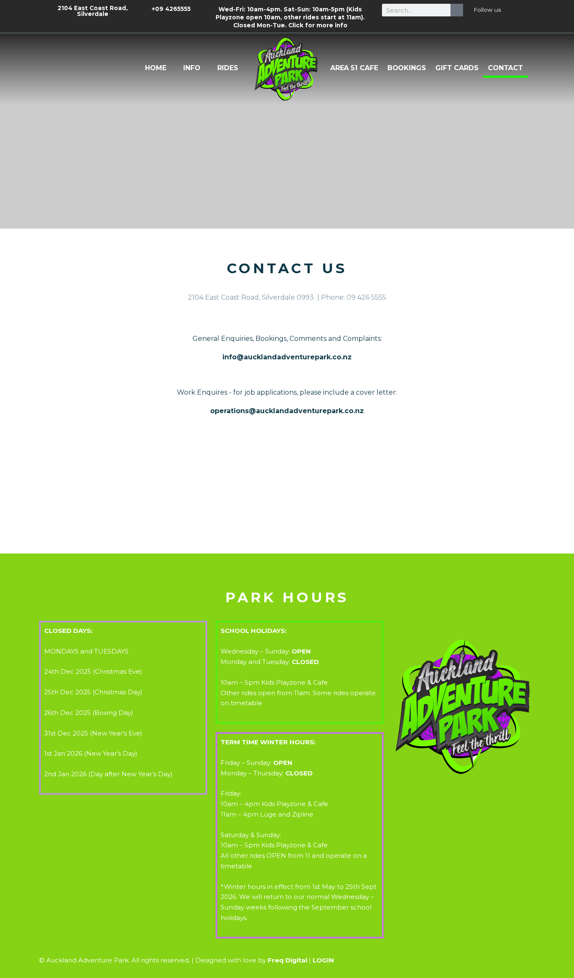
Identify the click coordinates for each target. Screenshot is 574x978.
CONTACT (505, 68)
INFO (191, 68)
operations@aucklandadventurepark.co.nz (287, 411)
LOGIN (323, 960)
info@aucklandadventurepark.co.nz (287, 357)
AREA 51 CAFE (354, 68)
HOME (155, 68)
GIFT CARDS (457, 68)
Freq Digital (287, 960)
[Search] (456, 10)
